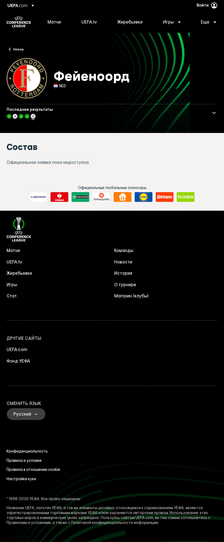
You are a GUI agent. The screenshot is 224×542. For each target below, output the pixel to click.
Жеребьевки (19, 273)
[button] (172, 22)
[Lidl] (143, 197)
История (123, 273)
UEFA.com (17, 349)
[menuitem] (57, 22)
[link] (54, 22)
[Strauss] (59, 197)
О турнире (125, 284)
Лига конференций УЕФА (19, 21)
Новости (123, 261)
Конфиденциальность (27, 451)
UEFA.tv (14, 261)
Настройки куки (21, 479)
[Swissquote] (101, 197)
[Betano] (164, 197)
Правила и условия (24, 460)
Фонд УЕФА (18, 360)
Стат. (12, 295)
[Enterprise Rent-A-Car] (80, 197)
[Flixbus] (185, 197)
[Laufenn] (38, 197)
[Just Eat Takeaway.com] (122, 197)
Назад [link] (18, 49)
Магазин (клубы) (131, 295)
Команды (123, 250)
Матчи (13, 250)
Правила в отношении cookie (33, 469)
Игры (12, 284)
